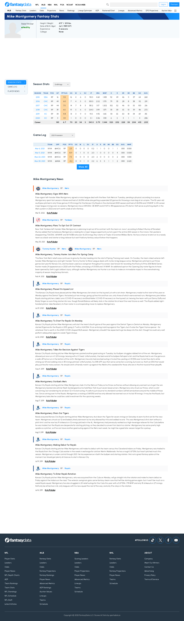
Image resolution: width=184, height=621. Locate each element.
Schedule (44, 604)
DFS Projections (152, 11)
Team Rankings (11, 583)
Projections (51, 11)
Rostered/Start (108, 11)
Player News (10, 571)
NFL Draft (8, 600)
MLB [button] (43, 5)
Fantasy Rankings (47, 575)
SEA (46, 97)
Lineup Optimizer (85, 11)
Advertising (149, 571)
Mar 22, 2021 (39, 157)
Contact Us (149, 567)
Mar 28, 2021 (39, 161)
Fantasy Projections (48, 571)
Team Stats (10, 587)
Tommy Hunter (49, 249)
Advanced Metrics (135, 11)
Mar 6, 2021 (40, 148)
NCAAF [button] (70, 5)
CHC (46, 101)
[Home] (18, 4)
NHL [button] (56, 5)
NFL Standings (11, 592)
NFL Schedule (10, 596)
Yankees (68, 220)
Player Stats (10, 559)
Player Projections (81, 571)
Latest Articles (11, 604)
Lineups (121, 11)
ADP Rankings (45, 587)
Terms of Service (151, 579)
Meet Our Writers (151, 563)
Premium (174, 4)
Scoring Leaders (81, 559)
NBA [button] (50, 5)
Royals (67, 283)
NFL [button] (37, 5)
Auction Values (167, 11)
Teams (43, 600)
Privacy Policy (149, 575)
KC (45, 114)
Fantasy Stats (21, 11)
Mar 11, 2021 (40, 153)
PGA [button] (62, 5)
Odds (42, 11)
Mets (67, 188)
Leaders (33, 11)
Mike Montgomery (50, 188)
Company (148, 559)
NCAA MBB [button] (80, 5)
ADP (97, 11)
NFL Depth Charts (12, 575)
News (61, 11)
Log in (163, 4)
